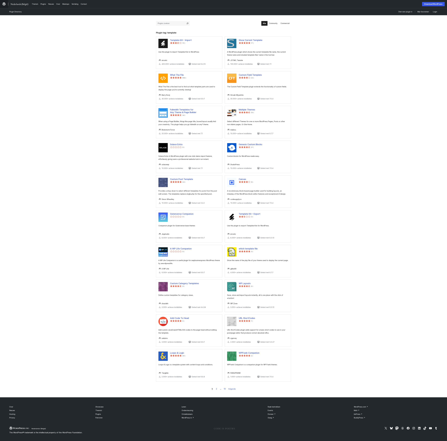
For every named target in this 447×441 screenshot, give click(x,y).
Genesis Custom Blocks (250, 144)
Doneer (272, 414)
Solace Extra (176, 144)
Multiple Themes (247, 109)
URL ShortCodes (247, 318)
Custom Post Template (181, 179)
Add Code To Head (179, 318)
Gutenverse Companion (181, 214)
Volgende (232, 389)
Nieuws (12, 410)
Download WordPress (433, 4)
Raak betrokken (274, 407)
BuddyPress (359, 418)
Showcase (99, 407)
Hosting (12, 414)
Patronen (99, 418)
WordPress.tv (188, 418)
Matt (356, 410)
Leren (184, 407)
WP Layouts (245, 283)
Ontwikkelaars (187, 414)
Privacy (12, 418)
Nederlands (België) (39, 428)
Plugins (98, 414)
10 (225, 389)
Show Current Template (250, 40)
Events (270, 410)
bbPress (358, 414)
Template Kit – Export (249, 214)
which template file (248, 248)
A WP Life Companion (181, 248)
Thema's (98, 410)
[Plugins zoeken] (187, 23)
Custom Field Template (250, 75)
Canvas (242, 179)
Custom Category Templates (184, 283)
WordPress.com (361, 407)
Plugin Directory (15, 12)
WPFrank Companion (249, 353)
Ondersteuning (187, 410)
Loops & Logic (177, 353)
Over (11, 407)
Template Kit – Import (181, 40)
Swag (271, 418)
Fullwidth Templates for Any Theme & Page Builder (183, 111)
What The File (177, 75)
